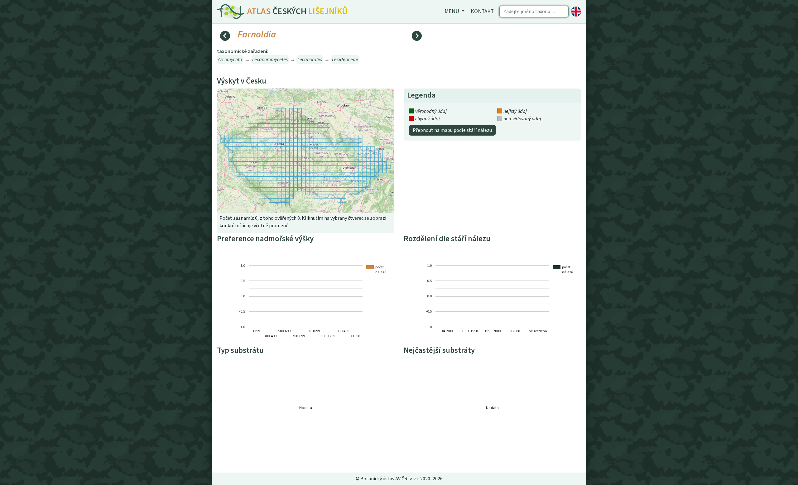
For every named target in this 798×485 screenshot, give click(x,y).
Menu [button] (452, 11)
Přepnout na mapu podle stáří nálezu (452, 130)
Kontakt (482, 11)
